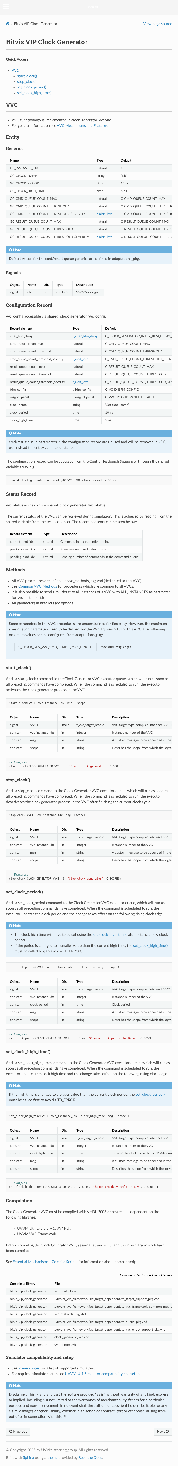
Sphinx (28, 1458)
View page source (157, 24)
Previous (19, 1431)
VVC (15, 70)
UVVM (92, 7)
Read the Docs (90, 1458)
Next (161, 1431)
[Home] (8, 24)
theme (52, 1458)
